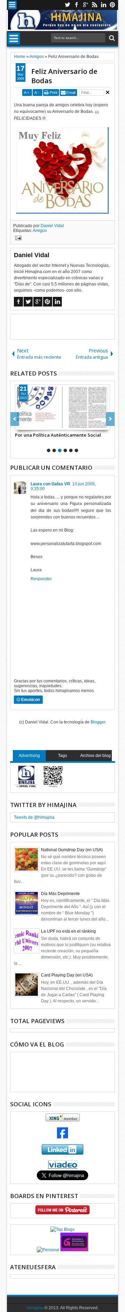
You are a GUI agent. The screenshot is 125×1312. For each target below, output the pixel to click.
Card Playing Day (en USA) (67, 975)
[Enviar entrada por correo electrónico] (17, 238)
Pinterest (112, 5)
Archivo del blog (95, 755)
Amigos (40, 230)
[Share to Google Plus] (35, 424)
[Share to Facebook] (20, 424)
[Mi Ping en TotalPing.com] (74, 1249)
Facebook (76, 5)
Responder (41, 578)
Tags (62, 755)
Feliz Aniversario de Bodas (64, 76)
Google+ (85, 5)
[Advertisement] (67, 326)
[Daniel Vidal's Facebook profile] (62, 1137)
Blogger (98, 722)
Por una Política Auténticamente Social (58, 435)
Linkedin (103, 5)
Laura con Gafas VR (50, 484)
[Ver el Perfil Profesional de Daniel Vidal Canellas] (62, 1167)
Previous (110, 419)
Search (111, 38)
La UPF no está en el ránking (68, 931)
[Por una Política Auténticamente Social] (62, 407)
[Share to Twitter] (28, 424)
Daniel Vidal (52, 225)
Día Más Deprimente (60, 893)
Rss (94, 5)
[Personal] (48, 1249)
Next (14, 419)
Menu (12, 5)
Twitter (67, 5)
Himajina (34, 1307)
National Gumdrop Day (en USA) (72, 849)
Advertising (29, 755)
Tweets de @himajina (34, 817)
